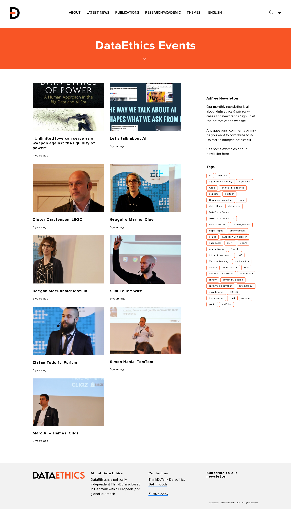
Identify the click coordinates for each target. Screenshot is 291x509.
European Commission (234, 237)
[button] (216, 12)
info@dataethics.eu (236, 140)
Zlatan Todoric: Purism (55, 362)
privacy (213, 280)
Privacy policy (158, 493)
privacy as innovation (220, 286)
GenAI (243, 243)
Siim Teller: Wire (126, 291)
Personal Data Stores (221, 274)
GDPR (230, 243)
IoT (240, 255)
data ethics (215, 206)
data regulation (241, 225)
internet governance (220, 255)
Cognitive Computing (220, 200)
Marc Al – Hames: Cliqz (56, 433)
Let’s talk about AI (128, 138)
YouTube (226, 304)
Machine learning (218, 261)
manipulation (242, 261)
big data (214, 194)
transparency (216, 298)
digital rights (216, 231)
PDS (246, 267)
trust (232, 298)
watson (245, 298)
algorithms (244, 182)
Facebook (215, 243)
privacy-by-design (233, 280)
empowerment (237, 231)
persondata (246, 274)
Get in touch (157, 484)
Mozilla (213, 267)
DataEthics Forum (219, 212)
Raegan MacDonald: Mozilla (60, 291)
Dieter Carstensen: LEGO (58, 219)
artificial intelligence (233, 188)
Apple (212, 188)
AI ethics (222, 175)
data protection (217, 225)
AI (210, 175)
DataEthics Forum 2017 (221, 218)
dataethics (234, 206)
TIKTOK (234, 292)
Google (235, 249)
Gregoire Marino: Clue (132, 219)
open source (230, 267)
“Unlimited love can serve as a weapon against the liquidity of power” (64, 143)
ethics (212, 237)
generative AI (216, 249)
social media (216, 292)
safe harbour (246, 286)
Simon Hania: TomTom (131, 361)
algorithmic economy (220, 182)
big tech (229, 194)
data (241, 200)
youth (212, 304)
